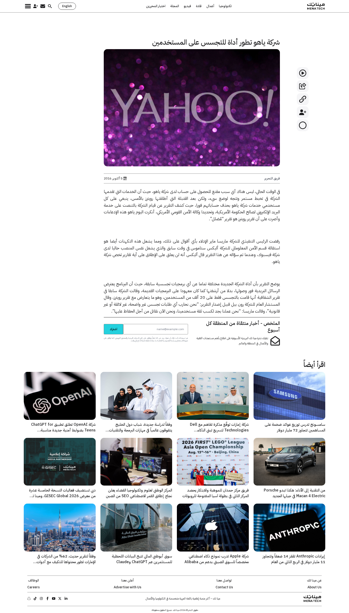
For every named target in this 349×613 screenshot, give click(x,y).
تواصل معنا (224, 580)
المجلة (174, 6)
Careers (33, 587)
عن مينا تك (314, 580)
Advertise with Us (127, 587)
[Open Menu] (28, 6)
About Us (314, 587)
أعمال (210, 6)
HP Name (98, 324)
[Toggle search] (49, 6)
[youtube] (53, 598)
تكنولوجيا (225, 6)
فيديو (187, 6)
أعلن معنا (127, 580)
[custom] (66, 598)
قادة (199, 6)
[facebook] (47, 598)
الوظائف (33, 580)
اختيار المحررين (155, 6)
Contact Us (224, 587)
